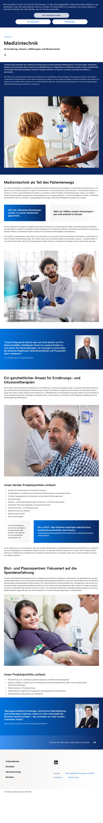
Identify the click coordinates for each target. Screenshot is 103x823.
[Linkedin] (75, 762)
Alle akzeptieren (33, 22)
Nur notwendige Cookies (51, 15)
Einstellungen (70, 22)
